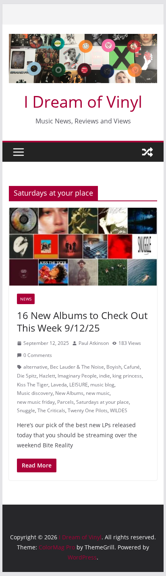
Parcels (65, 402)
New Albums (69, 393)
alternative (35, 366)
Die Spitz (27, 375)
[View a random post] (147, 152)
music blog (102, 384)
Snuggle (26, 410)
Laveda (59, 384)
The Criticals (51, 410)
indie (104, 375)
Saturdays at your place (102, 402)
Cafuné (132, 366)
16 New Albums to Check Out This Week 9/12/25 (82, 321)
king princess (127, 375)
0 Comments (37, 355)
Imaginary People (77, 375)
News (25, 299)
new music (98, 393)
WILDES (118, 410)
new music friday (36, 402)
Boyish (113, 366)
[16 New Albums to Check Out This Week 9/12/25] (83, 247)
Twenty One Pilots (88, 410)
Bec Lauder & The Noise (77, 366)
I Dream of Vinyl (83, 101)
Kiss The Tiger (32, 384)
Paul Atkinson (94, 343)
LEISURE (78, 384)
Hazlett (47, 375)
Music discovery (35, 393)
